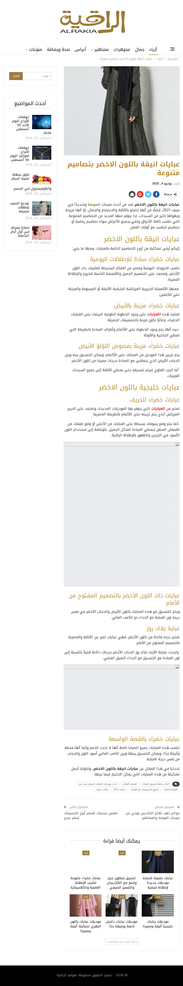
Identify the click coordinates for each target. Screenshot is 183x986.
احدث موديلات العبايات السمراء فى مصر (98, 784)
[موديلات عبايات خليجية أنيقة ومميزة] (158, 905)
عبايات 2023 (119, 789)
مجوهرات (122, 50)
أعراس (80, 50)
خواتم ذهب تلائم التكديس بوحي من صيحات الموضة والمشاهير (153, 815)
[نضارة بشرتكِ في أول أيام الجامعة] (41, 233)
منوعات (35, 50)
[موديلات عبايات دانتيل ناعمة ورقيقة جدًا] (122, 905)
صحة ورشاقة (58, 50)
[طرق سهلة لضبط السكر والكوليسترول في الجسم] (41, 179)
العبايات (154, 314)
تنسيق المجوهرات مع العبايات (144, 789)
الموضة (94, 204)
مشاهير (101, 50)
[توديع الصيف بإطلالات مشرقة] (41, 208)
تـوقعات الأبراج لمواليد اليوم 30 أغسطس (19, 154)
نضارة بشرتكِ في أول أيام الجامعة (20, 231)
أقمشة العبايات (129, 784)
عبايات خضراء (102, 789)
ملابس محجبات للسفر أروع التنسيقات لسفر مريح (91, 815)
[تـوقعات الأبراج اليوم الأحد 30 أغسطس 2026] (41, 122)
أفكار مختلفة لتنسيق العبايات (155, 784)
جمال (139, 50)
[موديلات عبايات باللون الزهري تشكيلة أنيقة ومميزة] (86, 905)
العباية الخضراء (170, 789)
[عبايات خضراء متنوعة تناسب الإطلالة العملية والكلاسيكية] (86, 862)
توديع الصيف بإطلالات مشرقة (19, 207)
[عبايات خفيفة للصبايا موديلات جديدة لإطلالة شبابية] (158, 862)
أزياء (153, 50)
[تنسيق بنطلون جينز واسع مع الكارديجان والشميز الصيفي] (122, 862)
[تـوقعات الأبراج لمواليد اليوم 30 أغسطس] (41, 153)
